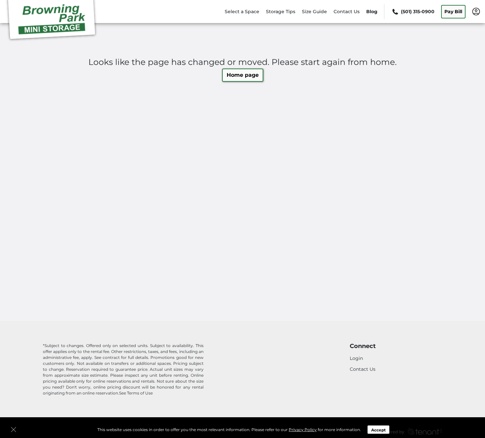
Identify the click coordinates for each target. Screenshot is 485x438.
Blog (371, 12)
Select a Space (242, 12)
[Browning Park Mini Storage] (51, 21)
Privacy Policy (303, 429)
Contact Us (347, 12)
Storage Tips (280, 12)
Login (356, 358)
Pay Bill (453, 12)
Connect (363, 346)
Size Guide (314, 12)
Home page (243, 75)
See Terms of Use (136, 393)
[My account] (476, 11)
